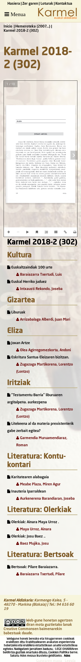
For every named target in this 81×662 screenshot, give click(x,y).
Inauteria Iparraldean (28, 491)
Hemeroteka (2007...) (32, 26)
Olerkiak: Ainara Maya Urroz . (34, 522)
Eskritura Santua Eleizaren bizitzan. (39, 357)
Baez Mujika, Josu (34, 544)
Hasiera (13, 4)
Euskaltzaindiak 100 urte (31, 267)
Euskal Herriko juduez (28, 282)
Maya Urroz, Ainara (35, 529)
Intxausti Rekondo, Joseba (41, 289)
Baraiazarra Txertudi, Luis (40, 275)
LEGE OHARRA (64, 649)
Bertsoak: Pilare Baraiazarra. (34, 567)
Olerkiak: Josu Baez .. (27, 536)
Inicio (8, 26)
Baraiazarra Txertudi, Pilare (42, 574)
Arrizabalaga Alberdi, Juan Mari (44, 319)
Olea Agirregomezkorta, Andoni (45, 350)
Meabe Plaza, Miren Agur (40, 484)
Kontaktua (63, 4)
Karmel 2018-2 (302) (42, 242)
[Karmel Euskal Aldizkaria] (57, 18)
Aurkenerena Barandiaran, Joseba (47, 499)
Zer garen (30, 4)
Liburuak (17, 312)
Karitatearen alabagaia (29, 477)
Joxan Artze (20, 343)
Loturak (46, 4)
